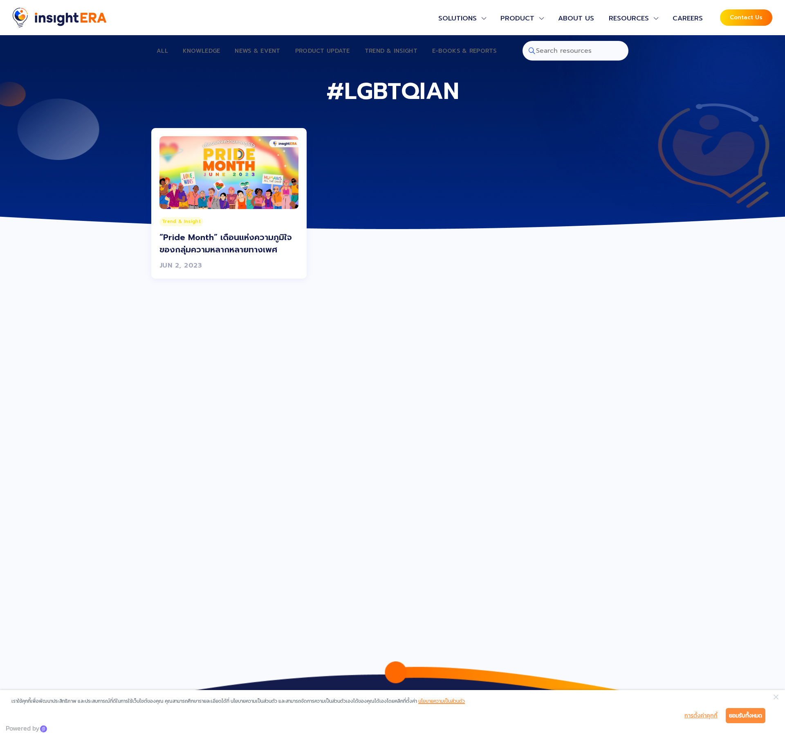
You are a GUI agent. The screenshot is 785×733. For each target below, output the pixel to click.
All (162, 51)
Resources (629, 18)
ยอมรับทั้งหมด (745, 715)
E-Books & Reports (464, 51)
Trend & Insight (391, 51)
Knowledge (201, 51)
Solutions (457, 18)
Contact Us (746, 17)
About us (576, 18)
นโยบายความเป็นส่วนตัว (441, 701)
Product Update (322, 51)
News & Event (257, 51)
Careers (688, 18)
